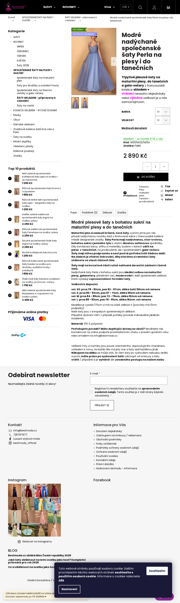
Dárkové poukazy (23, 151)
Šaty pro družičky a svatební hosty (38, 85)
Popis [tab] (73, 212)
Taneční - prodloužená (146, 200)
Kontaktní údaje (105, 460)
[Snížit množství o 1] (147, 166)
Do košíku (148, 177)
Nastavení (69, 589)
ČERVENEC (23, 51)
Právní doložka (105, 464)
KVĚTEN (21, 60)
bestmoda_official (24, 443)
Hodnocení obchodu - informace (116, 468)
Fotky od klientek (106, 443)
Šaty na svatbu (22, 137)
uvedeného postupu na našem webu (139, 359)
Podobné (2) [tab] (90, 212)
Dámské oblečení (24, 124)
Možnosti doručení (134, 128)
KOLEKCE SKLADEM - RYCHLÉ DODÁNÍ (35, 110)
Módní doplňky (22, 141)
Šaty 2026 (23, 65)
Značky (17, 156)
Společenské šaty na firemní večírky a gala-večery (34, 91)
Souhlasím (157, 571)
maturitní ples (144, 194)
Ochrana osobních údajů (111, 452)
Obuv (16, 119)
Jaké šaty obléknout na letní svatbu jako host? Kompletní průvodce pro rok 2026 (47, 561)
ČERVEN (21, 56)
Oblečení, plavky (23, 146)
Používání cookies (107, 456)
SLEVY (16, 37)
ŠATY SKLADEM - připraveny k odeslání (36, 99)
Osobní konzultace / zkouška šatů (48, 580)
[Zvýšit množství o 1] (164, 166)
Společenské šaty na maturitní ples (35, 79)
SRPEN (20, 46)
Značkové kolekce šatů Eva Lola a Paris (33, 130)
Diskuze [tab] (107, 212)
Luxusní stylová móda (26, 439)
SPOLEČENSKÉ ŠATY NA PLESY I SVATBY (32, 71)
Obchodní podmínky (108, 439)
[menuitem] (49, 7)
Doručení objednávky (109, 431)
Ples (141, 189)
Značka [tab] (121, 212)
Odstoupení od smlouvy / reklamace (119, 435)
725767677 (20, 434)
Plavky (17, 115)
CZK (125, 7)
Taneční (143, 186)
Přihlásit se (102, 405)
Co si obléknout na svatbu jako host (32, 567)
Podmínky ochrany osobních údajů (117, 448)
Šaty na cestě (25, 105)
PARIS (138, 145)
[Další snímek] (113, 61)
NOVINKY (18, 42)
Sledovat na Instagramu (37, 541)
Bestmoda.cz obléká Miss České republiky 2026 (39, 555)
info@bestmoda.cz (105, 335)
